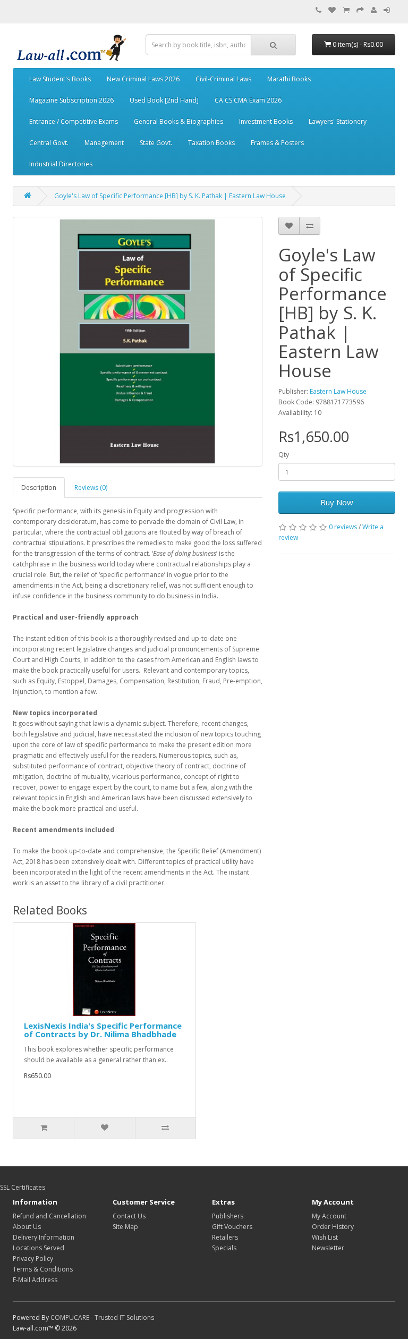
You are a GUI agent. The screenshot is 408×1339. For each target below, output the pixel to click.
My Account (329, 1216)
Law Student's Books (60, 78)
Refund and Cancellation (49, 1216)
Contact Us (129, 1216)
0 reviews (343, 526)
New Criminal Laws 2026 (143, 78)
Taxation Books (211, 142)
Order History (333, 1226)
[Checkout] (360, 10)
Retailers (225, 1237)
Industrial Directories (60, 163)
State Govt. (156, 142)
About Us (27, 1226)
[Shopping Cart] (346, 10)
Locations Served (38, 1247)
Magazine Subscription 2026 (71, 100)
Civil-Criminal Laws (223, 78)
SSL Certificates (22, 1187)
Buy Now (336, 502)
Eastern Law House (338, 391)
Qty (283, 454)
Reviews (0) (90, 487)
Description (38, 487)
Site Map (125, 1226)
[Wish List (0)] (332, 10)
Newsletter (328, 1247)
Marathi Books (289, 78)
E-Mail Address (35, 1279)
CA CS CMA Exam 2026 (248, 100)
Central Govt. (49, 142)
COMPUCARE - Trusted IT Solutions (102, 1317)
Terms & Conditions (43, 1269)
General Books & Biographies (178, 121)
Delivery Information (43, 1237)
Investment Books (266, 121)
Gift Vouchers (232, 1226)
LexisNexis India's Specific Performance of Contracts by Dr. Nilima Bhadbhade (103, 1030)
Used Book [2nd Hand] (164, 100)
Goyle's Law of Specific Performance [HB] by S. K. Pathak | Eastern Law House (170, 195)
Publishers (227, 1216)
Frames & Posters (277, 142)
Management (104, 142)
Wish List (325, 1237)
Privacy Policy (33, 1258)
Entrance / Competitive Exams (73, 121)
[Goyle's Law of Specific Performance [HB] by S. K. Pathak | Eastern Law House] (137, 342)
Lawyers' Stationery (338, 121)
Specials (224, 1247)
